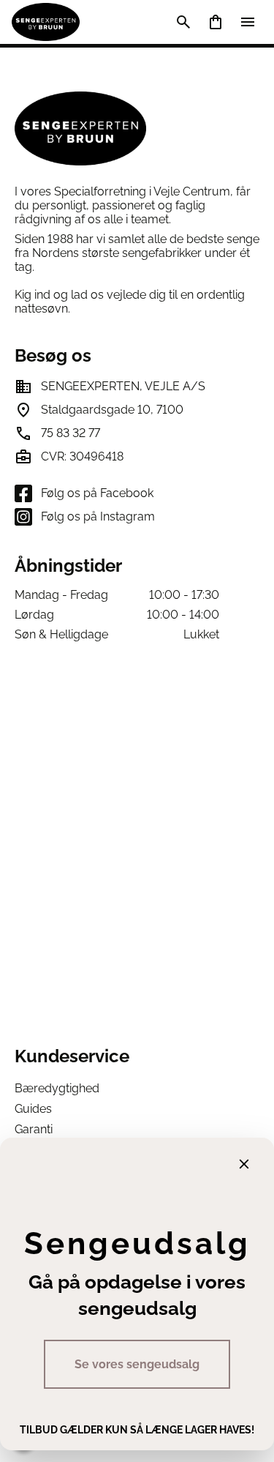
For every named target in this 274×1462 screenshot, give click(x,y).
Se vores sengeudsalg (137, 1364)
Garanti (34, 1129)
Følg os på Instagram (98, 516)
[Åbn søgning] (183, 22)
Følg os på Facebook (97, 493)
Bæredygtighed (57, 1088)
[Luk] (244, 1164)
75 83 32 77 (70, 433)
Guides (33, 1109)
